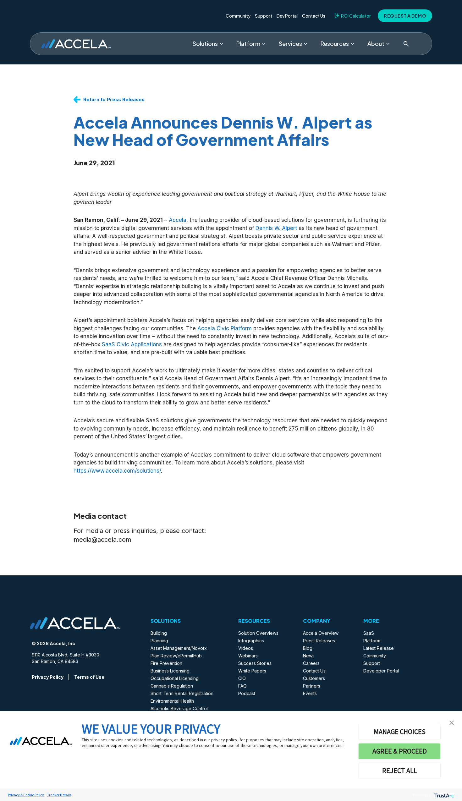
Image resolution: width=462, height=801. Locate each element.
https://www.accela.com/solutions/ (117, 471)
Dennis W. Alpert (276, 228)
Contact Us (313, 16)
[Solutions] (221, 44)
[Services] (305, 44)
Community (238, 16)
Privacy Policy (47, 677)
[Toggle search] (406, 43)
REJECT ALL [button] (399, 770)
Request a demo (405, 16)
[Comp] (388, 44)
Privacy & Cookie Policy (26, 795)
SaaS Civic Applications (132, 344)
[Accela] (76, 43)
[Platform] (264, 44)
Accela (177, 220)
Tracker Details (59, 795)
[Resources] (352, 44)
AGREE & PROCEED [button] (399, 751)
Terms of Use (89, 677)
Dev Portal (287, 16)
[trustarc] (443, 795)
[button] (451, 722)
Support (263, 16)
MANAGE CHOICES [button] (400, 731)
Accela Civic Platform (224, 328)
